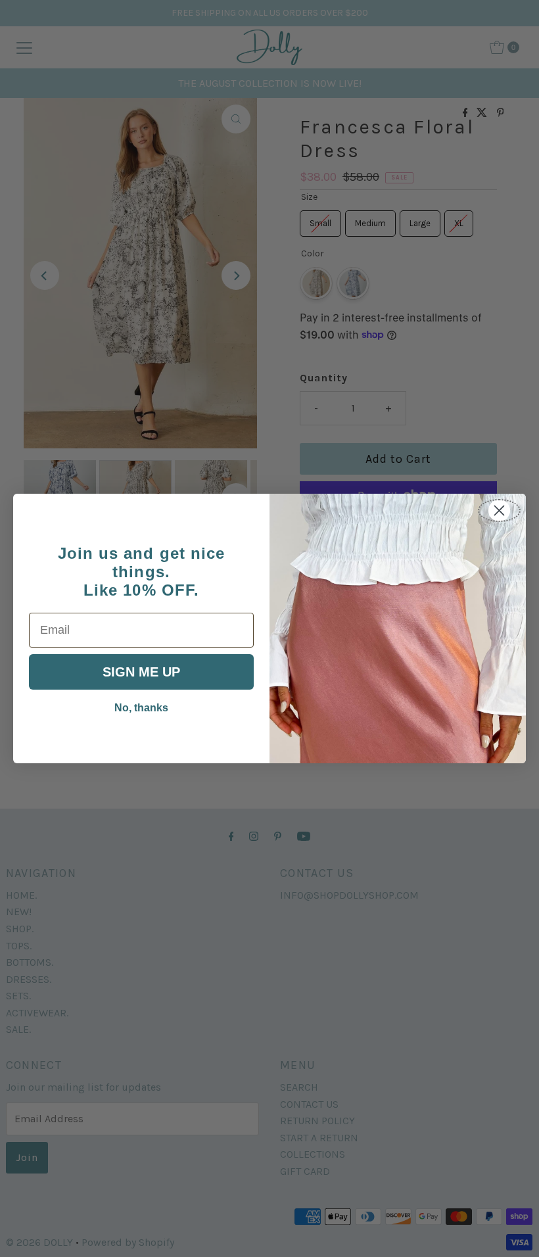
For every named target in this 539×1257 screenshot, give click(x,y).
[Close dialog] (499, 510)
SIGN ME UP (141, 672)
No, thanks (141, 708)
